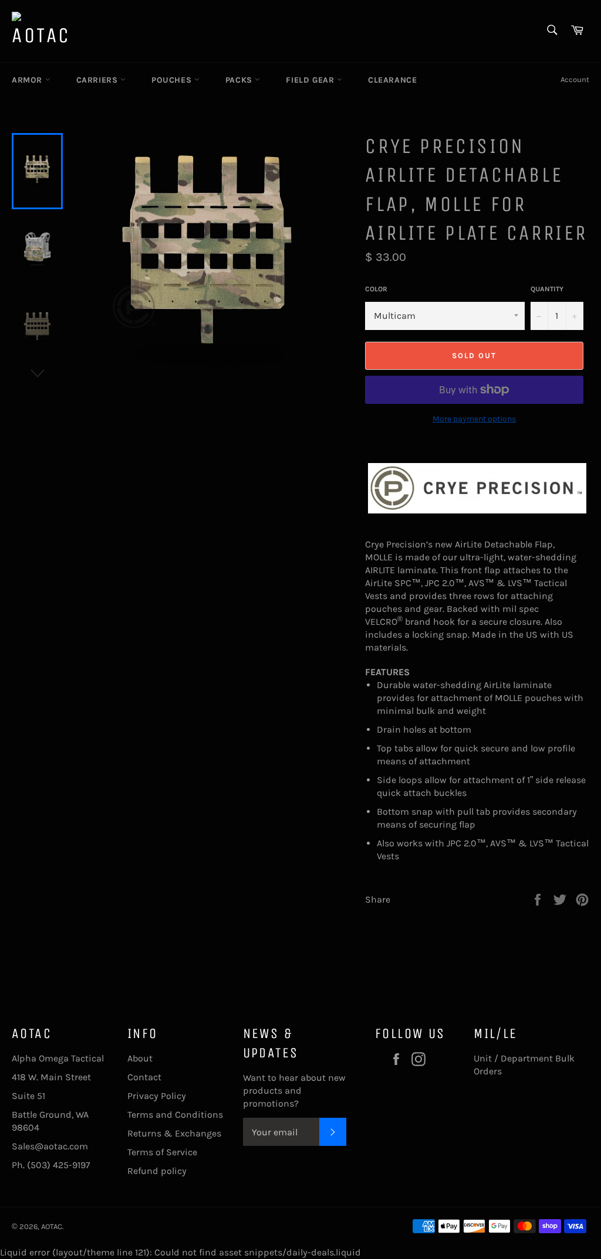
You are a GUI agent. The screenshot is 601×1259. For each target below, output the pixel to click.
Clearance (392, 80)
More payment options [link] (474, 419)
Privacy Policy (156, 1095)
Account (575, 79)
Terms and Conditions (175, 1114)
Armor (28, 80)
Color (376, 289)
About (140, 1058)
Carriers (98, 80)
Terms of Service (162, 1152)
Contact (144, 1077)
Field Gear (311, 80)
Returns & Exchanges (174, 1133)
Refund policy (157, 1170)
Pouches (172, 80)
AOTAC (51, 1226)
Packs (240, 80)
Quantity (547, 289)
